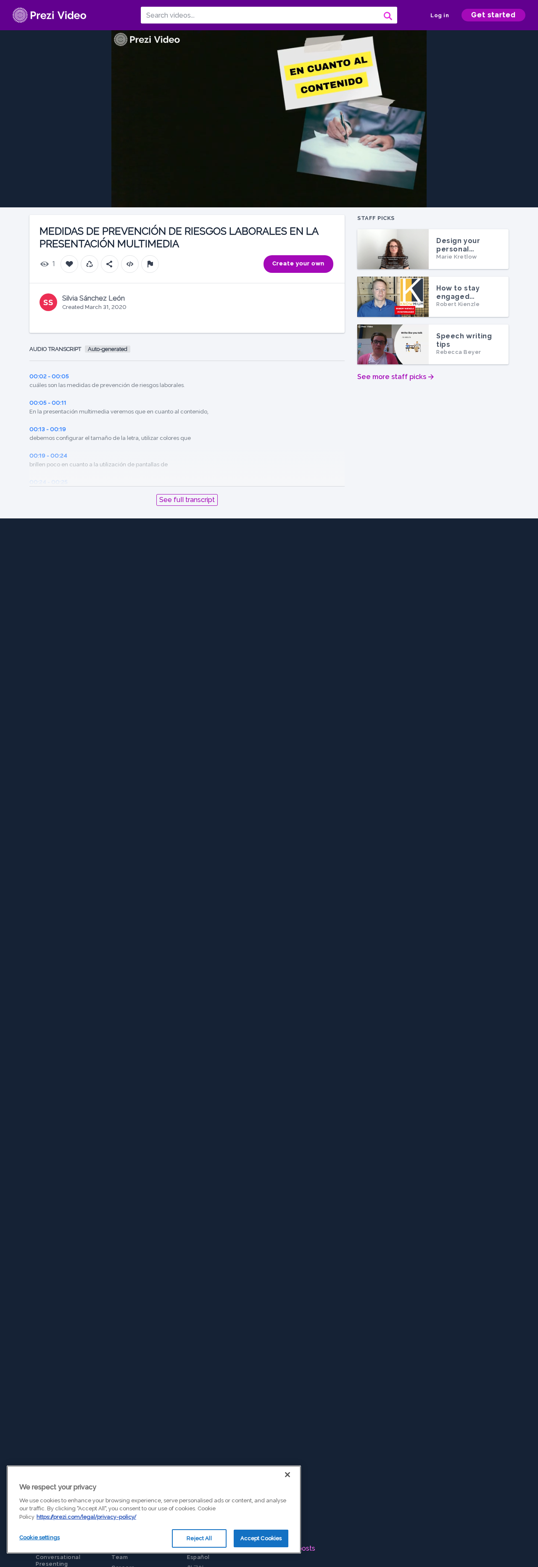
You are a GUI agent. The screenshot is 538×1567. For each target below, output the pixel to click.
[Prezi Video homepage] (49, 15)
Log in (439, 15)
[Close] (287, 1474)
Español (198, 1557)
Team (119, 1557)
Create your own (298, 263)
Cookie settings (39, 1537)
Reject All (199, 1538)
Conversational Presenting (58, 1560)
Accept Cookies (261, 1538)
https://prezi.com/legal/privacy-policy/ (86, 1517)
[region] (154, 1509)
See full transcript (187, 500)
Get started (493, 15)
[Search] (387, 15)
